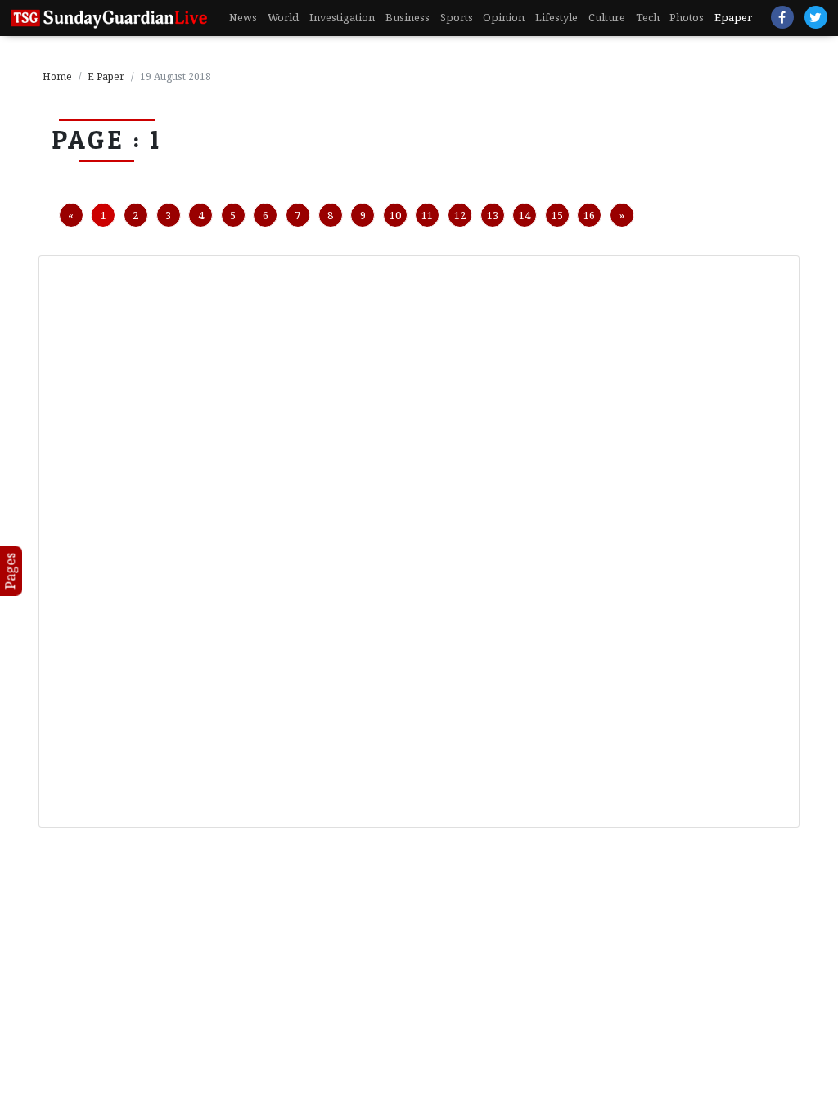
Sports (456, 17)
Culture (606, 17)
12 (460, 215)
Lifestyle (556, 17)
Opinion (504, 17)
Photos (686, 17)
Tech (648, 17)
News (243, 17)
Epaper (733, 17)
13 (492, 215)
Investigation (342, 17)
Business (407, 17)
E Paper (106, 76)
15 (557, 215)
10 (395, 215)
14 (524, 215)
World (283, 17)
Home (57, 76)
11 (427, 215)
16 (589, 215)
